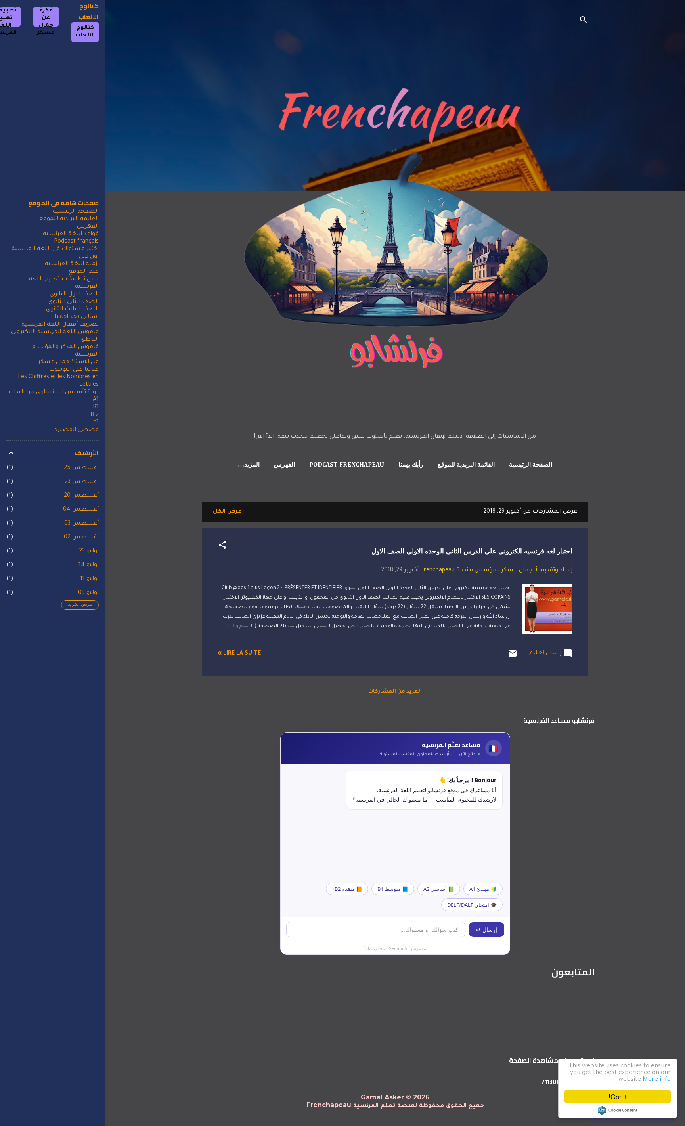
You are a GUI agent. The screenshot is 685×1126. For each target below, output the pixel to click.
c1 (96, 422)
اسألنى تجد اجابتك (75, 317)
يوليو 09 (88, 593)
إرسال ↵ (486, 929)
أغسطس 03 (81, 524)
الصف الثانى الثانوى (73, 302)
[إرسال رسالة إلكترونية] (512, 657)
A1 (96, 400)
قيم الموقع (84, 272)
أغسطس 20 (81, 496)
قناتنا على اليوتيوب (74, 370)
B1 (96, 407)
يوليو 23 (89, 551)
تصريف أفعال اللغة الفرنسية (60, 325)
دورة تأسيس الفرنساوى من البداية (54, 392)
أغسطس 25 (81, 468)
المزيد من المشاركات (395, 692)
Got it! (617, 1096)
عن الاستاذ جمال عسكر (68, 362)
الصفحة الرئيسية (530, 465)
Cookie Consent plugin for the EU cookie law (617, 1110)
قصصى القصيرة (76, 430)
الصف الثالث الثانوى (72, 309)
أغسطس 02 (81, 537)
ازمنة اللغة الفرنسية (72, 264)
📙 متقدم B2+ (347, 888)
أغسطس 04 (81, 510)
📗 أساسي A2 (438, 888)
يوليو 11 (89, 579)
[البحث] (583, 22)
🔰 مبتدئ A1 (483, 888)
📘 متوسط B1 (392, 888)
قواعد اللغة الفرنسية (71, 234)
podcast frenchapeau (346, 465)
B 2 (94, 415)
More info (657, 1079)
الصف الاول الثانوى (74, 294)
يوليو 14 (88, 565)
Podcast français (76, 242)
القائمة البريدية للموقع (466, 465)
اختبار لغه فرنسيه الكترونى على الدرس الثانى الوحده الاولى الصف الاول (471, 551)
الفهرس (284, 465)
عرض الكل (227, 512)
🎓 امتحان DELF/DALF (472, 904)
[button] (222, 546)
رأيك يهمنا (410, 465)
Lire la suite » (239, 654)
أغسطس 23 (82, 482)
